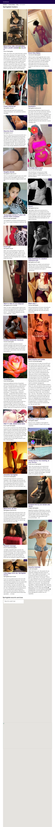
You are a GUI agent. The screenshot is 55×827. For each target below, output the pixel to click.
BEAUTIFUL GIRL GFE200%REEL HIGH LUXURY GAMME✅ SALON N (15, 47)
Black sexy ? (32, 303)
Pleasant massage (10, 546)
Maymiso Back (8, 131)
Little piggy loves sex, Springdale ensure (15, 574)
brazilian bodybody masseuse (13, 340)
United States (11, 4)
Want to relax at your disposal (14, 303)
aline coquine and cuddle (36, 359)
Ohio (17, 4)
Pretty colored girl (10, 106)
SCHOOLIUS (6, 2)
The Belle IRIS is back (35, 168)
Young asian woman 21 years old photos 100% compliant (14, 215)
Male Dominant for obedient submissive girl (37, 259)
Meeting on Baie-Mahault (36, 419)
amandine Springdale (11, 475)
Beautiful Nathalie (34, 567)
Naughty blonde (9, 172)
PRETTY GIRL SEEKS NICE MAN (14, 424)
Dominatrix (32, 106)
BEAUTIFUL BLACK (10, 508)
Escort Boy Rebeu (34, 53)
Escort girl (7, 247)
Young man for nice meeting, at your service (38, 461)
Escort (30, 206)
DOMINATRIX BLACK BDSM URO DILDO (39, 505)
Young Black (8, 379)
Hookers (5, 4)
